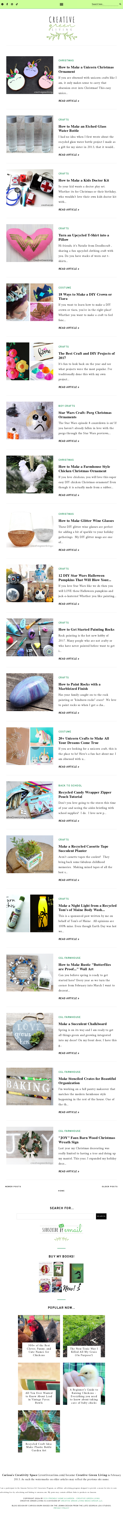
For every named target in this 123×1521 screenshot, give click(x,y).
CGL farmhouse (69, 958)
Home (61, 1191)
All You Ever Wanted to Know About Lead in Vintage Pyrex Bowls (39, 1398)
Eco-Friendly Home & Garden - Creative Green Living (72, 1498)
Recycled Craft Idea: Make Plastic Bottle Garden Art (39, 1447)
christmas (66, 60)
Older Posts (110, 1186)
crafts (63, 119)
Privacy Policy (61, 1508)
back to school (70, 785)
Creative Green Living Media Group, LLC (81, 1501)
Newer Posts (13, 1186)
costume (64, 287)
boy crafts (66, 406)
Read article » (68, 101)
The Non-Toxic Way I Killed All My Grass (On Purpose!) (84, 1352)
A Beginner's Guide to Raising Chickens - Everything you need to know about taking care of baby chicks (84, 1396)
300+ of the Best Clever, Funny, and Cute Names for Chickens (39, 1350)
